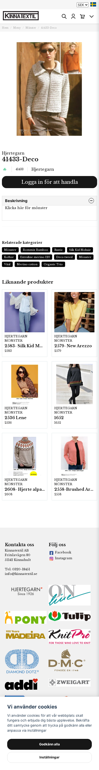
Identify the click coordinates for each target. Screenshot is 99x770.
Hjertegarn (13, 153)
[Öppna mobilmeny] (91, 16)
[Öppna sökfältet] (64, 16)
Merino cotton (27, 264)
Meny (17, 27)
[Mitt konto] (73, 16)
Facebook (63, 552)
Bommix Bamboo (35, 250)
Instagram (63, 558)
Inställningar (49, 757)
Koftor (9, 257)
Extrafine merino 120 (35, 257)
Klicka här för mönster (26, 208)
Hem (5, 27)
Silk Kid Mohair (80, 250)
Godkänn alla (49, 744)
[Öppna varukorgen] (82, 16)
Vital (7, 264)
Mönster (30, 27)
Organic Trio (53, 264)
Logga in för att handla (49, 182)
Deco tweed (64, 257)
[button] (93, 4)
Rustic (58, 250)
